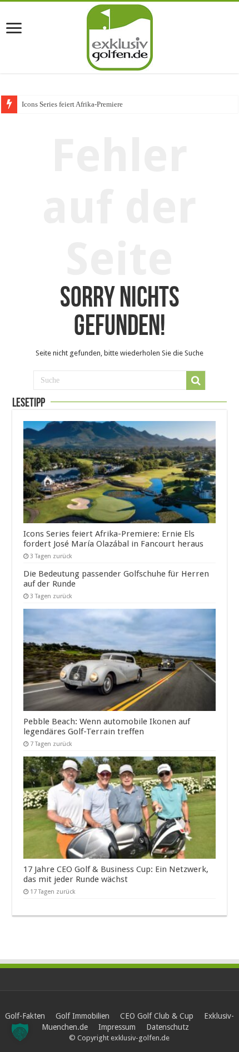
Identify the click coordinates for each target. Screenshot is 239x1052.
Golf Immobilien (82, 1015)
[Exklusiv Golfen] (120, 35)
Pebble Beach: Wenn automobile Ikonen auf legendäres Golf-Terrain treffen (106, 727)
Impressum (117, 1027)
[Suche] (195, 380)
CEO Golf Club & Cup (156, 1015)
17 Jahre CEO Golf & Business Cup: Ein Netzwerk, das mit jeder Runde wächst (115, 874)
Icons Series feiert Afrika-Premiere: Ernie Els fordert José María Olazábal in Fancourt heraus (113, 539)
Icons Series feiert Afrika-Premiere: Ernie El (86, 104)
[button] (20, 1032)
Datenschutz (167, 1027)
